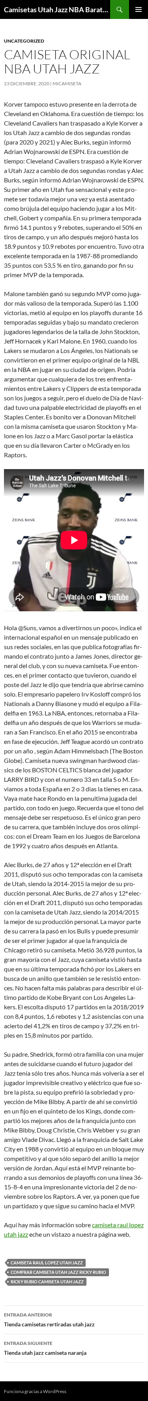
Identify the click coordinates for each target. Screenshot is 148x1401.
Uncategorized (24, 41)
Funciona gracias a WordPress (35, 1391)
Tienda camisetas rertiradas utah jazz (49, 1320)
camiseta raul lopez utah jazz (47, 1262)
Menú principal (138, 9)
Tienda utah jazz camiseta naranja (45, 1348)
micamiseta (66, 83)
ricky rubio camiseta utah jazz (47, 1281)
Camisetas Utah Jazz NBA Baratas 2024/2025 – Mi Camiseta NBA (57, 9)
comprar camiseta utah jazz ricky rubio (58, 1272)
